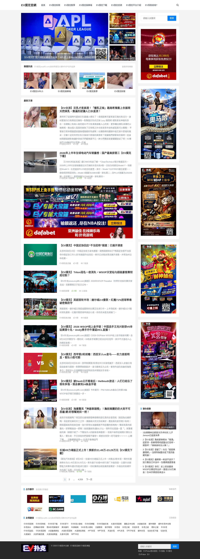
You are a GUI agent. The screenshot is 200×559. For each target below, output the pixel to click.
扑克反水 (27, 527)
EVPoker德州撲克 (150, 551)
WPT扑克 (101, 531)
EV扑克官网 (28, 524)
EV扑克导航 (40, 524)
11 (84, 291)
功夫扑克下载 (152, 531)
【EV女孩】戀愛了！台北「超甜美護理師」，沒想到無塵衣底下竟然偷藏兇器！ (159, 452)
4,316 (80, 479)
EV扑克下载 (53, 524)
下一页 (89, 479)
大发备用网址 (53, 531)
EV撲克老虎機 (65, 263)
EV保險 (162, 551)
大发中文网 (64, 534)
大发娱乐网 (141, 524)
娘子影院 (108, 527)
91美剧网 (75, 527)
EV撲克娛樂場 (85, 5)
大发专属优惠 (38, 534)
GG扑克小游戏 (87, 527)
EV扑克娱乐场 (102, 524)
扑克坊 (117, 527)
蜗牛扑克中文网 (164, 524)
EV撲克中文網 (63, 546)
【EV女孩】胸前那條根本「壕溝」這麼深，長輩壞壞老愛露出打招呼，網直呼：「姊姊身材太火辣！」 (159, 442)
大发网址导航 (80, 531)
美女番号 (65, 527)
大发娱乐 (27, 534)
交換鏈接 (172, 518)
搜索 (172, 18)
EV (148, 554)
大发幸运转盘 (52, 534)
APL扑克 (120, 531)
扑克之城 (126, 527)
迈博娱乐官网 (38, 527)
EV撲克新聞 (54, 5)
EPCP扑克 (131, 531)
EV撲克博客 (85, 546)
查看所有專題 (127, 67)
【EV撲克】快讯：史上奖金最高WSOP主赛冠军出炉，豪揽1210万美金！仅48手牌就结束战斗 (159, 469)
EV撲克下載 (101, 5)
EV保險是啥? (151, 5)
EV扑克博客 (89, 524)
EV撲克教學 (69, 5)
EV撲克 (169, 551)
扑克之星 (145, 527)
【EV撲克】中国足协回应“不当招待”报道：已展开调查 (91, 245)
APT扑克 (91, 531)
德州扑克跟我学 (53, 527)
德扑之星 (155, 527)
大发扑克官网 (116, 524)
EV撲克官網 (28, 5)
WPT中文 (75, 534)
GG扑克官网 (41, 531)
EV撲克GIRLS (36, 91)
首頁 (43, 5)
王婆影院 (98, 527)
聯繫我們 (172, 489)
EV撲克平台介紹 (133, 5)
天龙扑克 (135, 527)
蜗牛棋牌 (152, 524)
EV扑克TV (64, 524)
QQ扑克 (164, 531)
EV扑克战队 (28, 531)
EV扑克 (164, 527)
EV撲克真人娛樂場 (67, 178)
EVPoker (142, 554)
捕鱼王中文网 (129, 524)
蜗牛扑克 (141, 531)
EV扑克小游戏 (76, 524)
